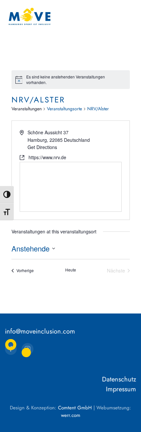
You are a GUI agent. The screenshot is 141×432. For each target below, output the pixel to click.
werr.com (70, 415)
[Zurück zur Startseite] (29, 16)
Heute (70, 269)
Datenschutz (119, 379)
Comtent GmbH (75, 407)
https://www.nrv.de (47, 157)
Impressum (121, 389)
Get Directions (42, 147)
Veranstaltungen (26, 109)
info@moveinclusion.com (40, 331)
